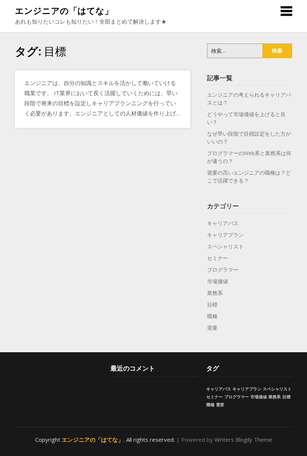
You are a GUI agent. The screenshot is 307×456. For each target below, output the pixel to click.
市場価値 (217, 281)
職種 (212, 316)
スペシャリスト (225, 246)
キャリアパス (222, 223)
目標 (212, 304)
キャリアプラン (225, 234)
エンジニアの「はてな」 (64, 10)
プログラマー (222, 269)
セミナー (217, 258)
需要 (212, 327)
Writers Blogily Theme (243, 439)
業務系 (215, 292)
